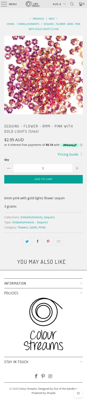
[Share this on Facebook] (37, 241)
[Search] (72, 4)
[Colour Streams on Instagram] (50, 376)
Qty (6, 159)
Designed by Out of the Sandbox (57, 388)
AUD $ (57, 4)
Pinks (42, 227)
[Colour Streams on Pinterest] (43, 376)
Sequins (49, 217)
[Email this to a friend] (58, 241)
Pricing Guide (68, 154)
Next (52, 18)
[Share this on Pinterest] (48, 241)
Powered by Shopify (44, 393)
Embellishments (31, 217)
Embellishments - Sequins (30, 222)
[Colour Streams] (32, 4)
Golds (33, 227)
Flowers (23, 227)
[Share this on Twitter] (27, 241)
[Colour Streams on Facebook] (36, 376)
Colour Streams (27, 388)
